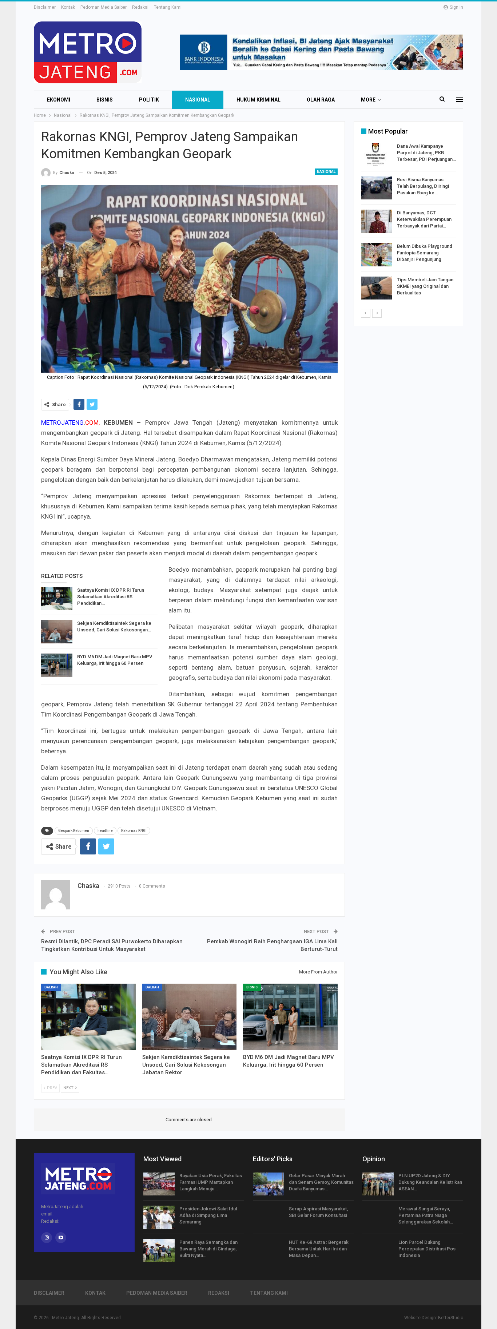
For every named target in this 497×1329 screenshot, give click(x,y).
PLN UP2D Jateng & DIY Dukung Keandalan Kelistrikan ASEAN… (430, 1182)
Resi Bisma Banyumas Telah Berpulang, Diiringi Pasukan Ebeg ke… (423, 186)
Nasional (197, 100)
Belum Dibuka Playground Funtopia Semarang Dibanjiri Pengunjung (424, 252)
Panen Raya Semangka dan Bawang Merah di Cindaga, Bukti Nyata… (208, 1248)
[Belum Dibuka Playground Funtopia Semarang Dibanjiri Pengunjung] (376, 254)
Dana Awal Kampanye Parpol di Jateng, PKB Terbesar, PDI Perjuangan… (426, 152)
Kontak (68, 7)
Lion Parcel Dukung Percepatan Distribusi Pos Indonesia (427, 1248)
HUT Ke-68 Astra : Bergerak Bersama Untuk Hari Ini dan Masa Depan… (319, 1248)
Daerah (51, 987)
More (368, 100)
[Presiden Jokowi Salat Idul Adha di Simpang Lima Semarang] (159, 1217)
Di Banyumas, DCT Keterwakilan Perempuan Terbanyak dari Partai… (424, 219)
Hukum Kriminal (258, 100)
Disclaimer (45, 7)
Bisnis (104, 100)
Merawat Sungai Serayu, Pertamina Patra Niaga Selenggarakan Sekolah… (425, 1215)
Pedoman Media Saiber (103, 7)
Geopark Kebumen (73, 831)
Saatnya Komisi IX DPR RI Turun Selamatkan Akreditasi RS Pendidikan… (110, 596)
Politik (149, 100)
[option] (408, 222)
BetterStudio (450, 1317)
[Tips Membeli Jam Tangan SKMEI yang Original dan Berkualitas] (376, 288)
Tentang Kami (168, 7)
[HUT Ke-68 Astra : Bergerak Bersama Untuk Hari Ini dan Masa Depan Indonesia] (268, 1250)
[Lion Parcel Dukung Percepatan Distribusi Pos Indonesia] (378, 1250)
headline (105, 831)
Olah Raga (321, 100)
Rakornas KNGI (134, 831)
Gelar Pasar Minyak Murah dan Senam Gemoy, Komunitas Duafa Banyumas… (321, 1182)
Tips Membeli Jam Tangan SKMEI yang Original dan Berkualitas (425, 286)
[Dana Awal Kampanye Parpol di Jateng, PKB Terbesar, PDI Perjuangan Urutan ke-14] (376, 154)
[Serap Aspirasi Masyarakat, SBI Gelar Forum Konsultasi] (268, 1217)
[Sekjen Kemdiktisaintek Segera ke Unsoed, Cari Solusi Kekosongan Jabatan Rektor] (56, 631)
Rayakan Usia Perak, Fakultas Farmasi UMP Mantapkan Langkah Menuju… (210, 1182)
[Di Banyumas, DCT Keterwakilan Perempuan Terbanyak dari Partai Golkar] (376, 221)
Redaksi (140, 7)
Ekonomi (58, 100)
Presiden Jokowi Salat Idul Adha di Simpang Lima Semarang (208, 1215)
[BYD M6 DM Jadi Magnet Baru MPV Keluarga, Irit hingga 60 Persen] (56, 665)
